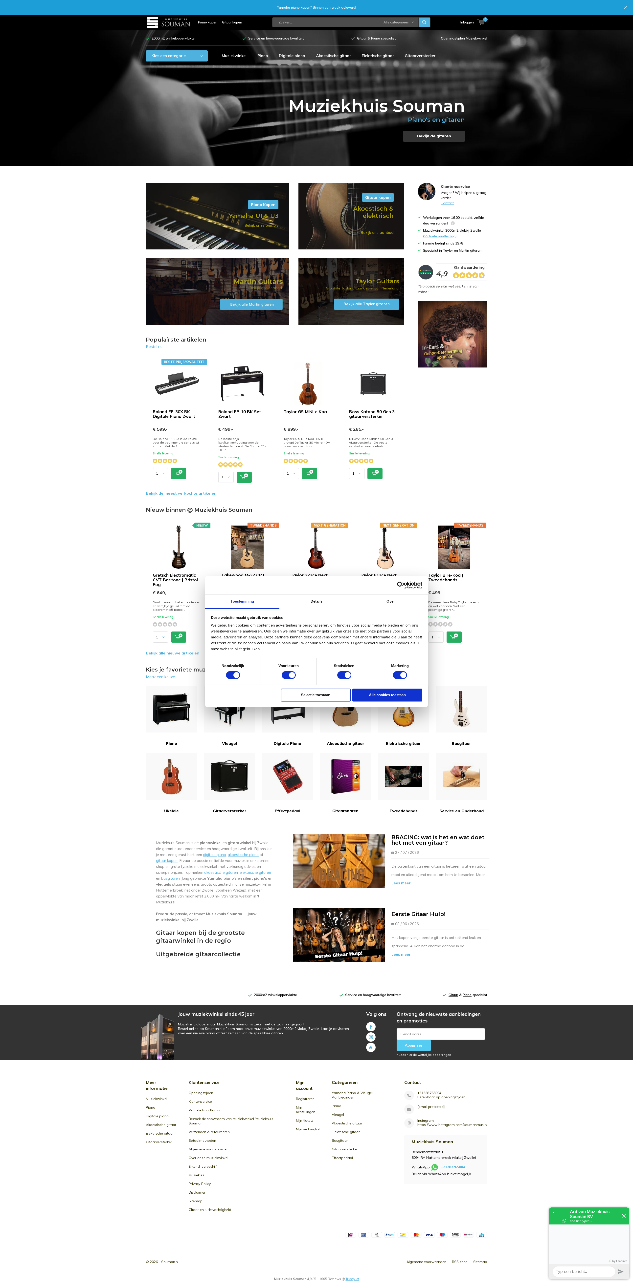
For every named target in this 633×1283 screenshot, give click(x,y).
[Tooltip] (453, 224)
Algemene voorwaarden (208, 1149)
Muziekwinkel (234, 55)
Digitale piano (292, 55)
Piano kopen (207, 22)
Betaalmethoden (202, 1140)
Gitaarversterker (420, 55)
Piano (262, 55)
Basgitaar (461, 743)
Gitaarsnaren (345, 810)
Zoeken (424, 22)
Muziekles (196, 1175)
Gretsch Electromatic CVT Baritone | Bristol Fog (175, 579)
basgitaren (170, 878)
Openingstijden (201, 1093)
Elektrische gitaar (378, 55)
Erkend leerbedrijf (203, 1166)
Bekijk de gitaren (434, 136)
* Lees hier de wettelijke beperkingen (424, 1055)
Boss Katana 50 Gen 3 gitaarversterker (372, 414)
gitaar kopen (167, 860)
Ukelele (171, 810)
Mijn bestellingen (305, 1109)
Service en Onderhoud (461, 810)
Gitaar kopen (232, 22)
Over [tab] (390, 601)
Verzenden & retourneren (209, 1132)
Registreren (305, 1099)
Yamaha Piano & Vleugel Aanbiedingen (352, 1095)
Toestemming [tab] (242, 601)
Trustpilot (352, 1279)
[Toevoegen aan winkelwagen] (178, 473)
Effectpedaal (287, 810)
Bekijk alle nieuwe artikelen (172, 653)
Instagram (371, 1037)
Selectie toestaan (315, 695)
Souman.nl (170, 1262)
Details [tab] (317, 601)
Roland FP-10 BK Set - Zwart (241, 414)
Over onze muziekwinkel (208, 1158)
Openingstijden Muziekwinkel (464, 38)
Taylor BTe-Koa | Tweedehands (445, 577)
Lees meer (401, 883)
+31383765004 (429, 1093)
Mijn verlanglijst (308, 1129)
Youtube (371, 1047)
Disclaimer (197, 1192)
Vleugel (229, 743)
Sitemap (196, 1201)
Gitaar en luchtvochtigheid (210, 1209)
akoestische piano (243, 854)
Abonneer (414, 1045)
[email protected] (431, 1107)
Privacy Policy (200, 1183)
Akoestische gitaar (333, 55)
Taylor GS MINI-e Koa (305, 411)
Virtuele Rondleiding (205, 1110)
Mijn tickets (305, 1120)
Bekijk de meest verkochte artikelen (181, 493)
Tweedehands (403, 810)
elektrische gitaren (255, 872)
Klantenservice (200, 1101)
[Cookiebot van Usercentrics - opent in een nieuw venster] (400, 585)
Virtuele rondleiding (439, 236)
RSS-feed (460, 1262)
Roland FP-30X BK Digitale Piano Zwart (174, 414)
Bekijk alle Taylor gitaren (351, 291)
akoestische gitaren (221, 872)
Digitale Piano (287, 743)
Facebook (371, 1026)
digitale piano (214, 854)
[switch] (289, 675)
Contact (447, 203)
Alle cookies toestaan (387, 695)
